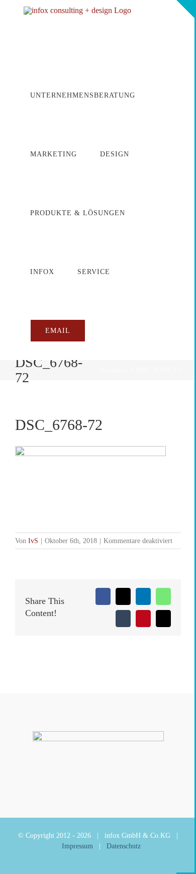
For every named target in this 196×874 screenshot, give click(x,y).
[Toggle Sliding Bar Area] (185, 9)
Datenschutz (124, 846)
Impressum (77, 846)
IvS (33, 541)
